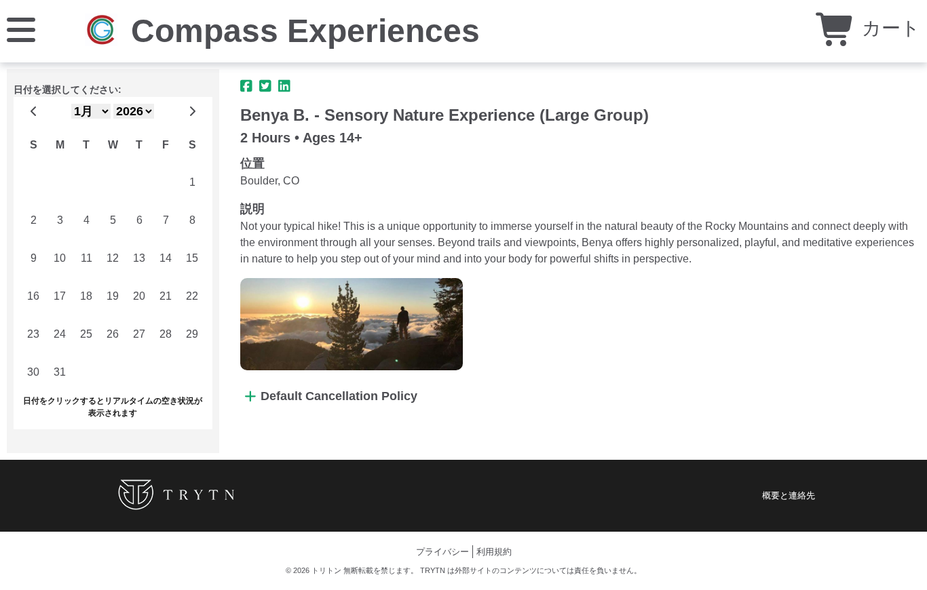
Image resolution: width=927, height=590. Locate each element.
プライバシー (442, 552)
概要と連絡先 (788, 495)
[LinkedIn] (284, 86)
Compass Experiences (305, 31)
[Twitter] (265, 86)
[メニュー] (21, 29)
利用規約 (494, 552)
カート (888, 28)
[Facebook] (246, 86)
